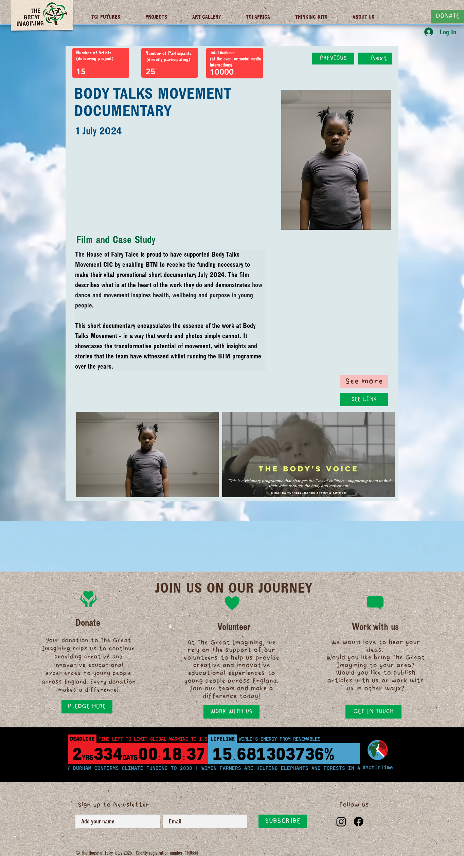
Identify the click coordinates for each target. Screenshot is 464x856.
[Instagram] (341, 821)
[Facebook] (358, 821)
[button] (364, 399)
